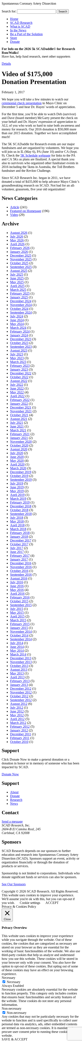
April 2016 (17, 593)
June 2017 (17, 552)
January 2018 (19, 536)
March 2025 (18, 289)
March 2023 (18, 362)
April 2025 (17, 286)
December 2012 (20, 688)
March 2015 (18, 620)
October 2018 (19, 510)
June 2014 (17, 647)
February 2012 (20, 726)
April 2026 (17, 244)
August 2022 (18, 381)
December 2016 (20, 563)
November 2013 (21, 662)
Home (14, 19)
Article (14, 207)
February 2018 (20, 533)
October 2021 (19, 415)
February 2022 (20, 400)
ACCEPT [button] (52, 903)
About (14, 792)
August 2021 (18, 419)
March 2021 (18, 430)
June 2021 (17, 426)
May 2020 (17, 460)
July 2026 (16, 236)
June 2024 (17, 320)
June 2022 (17, 388)
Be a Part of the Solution (26, 34)
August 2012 (18, 704)
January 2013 (19, 685)
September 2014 (21, 639)
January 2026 (19, 251)
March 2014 (18, 654)
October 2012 (19, 696)
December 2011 (20, 734)
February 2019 (20, 502)
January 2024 (19, 335)
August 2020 (18, 449)
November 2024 (21, 305)
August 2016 (18, 578)
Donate (15, 41)
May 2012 (17, 715)
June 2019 (17, 487)
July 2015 (16, 609)
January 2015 (19, 628)
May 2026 (17, 240)
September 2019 (21, 479)
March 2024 (18, 327)
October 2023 (19, 343)
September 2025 (21, 267)
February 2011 (19, 738)
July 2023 (16, 354)
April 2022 (17, 396)
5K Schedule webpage (35, 155)
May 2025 (17, 282)
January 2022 (19, 403)
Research (16, 800)
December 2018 (20, 506)
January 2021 (19, 438)
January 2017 (19, 559)
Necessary (13, 982)
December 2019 (20, 472)
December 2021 (20, 407)
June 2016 (17, 586)
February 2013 (20, 681)
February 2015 (20, 624)
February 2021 (20, 434)
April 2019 (17, 495)
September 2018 (21, 514)
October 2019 (19, 476)
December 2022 (20, 373)
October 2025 (19, 263)
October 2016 (19, 571)
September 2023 (21, 346)
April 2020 (17, 464)
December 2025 (20, 255)
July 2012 (16, 707)
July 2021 (16, 422)
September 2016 (21, 574)
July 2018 (16, 517)
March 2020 (18, 468)
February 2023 (20, 365)
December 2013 (20, 658)
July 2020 (16, 453)
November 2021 (21, 411)
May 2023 (17, 358)
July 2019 (16, 483)
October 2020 (19, 445)
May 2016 (17, 590)
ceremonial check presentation (22, 103)
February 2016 (20, 597)
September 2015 (21, 605)
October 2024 (19, 308)
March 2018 (18, 529)
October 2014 (19, 635)
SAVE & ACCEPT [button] (15, 1039)
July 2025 (16, 274)
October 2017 (19, 544)
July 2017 (16, 548)
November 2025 (21, 259)
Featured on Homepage (25, 211)
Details (6, 63)
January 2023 (19, 369)
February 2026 (20, 248)
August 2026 (18, 232)
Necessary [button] (8, 977)
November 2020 (21, 441)
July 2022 (16, 384)
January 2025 (19, 297)
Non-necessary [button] (11, 1008)
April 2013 (17, 677)
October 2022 (19, 377)
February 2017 (20, 555)
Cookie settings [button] (30, 903)
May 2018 (17, 521)
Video (14, 215)
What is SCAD (20, 26)
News (14, 803)
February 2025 (20, 293)
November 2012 (21, 692)
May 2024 (17, 324)
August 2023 (18, 350)
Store (13, 38)
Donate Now (10, 774)
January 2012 (19, 730)
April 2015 (17, 616)
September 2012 (21, 700)
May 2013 (17, 673)
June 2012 (17, 711)
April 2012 (17, 719)
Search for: (9, 11)
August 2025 (18, 270)
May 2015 (17, 612)
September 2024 (21, 312)
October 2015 (19, 601)
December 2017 (20, 540)
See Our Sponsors (14, 884)
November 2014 (21, 631)
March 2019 (18, 498)
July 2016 (16, 582)
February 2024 (20, 331)
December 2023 (20, 339)
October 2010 (19, 742)
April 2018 (17, 525)
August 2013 (18, 669)
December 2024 (20, 301)
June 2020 (17, 457)
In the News (18, 30)
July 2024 (16, 316)
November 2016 (21, 567)
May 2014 (17, 650)
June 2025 (17, 278)
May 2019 (17, 491)
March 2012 (18, 723)
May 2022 (17, 392)
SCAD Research (21, 22)
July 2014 (16, 643)
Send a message (12, 821)
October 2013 (19, 666)
